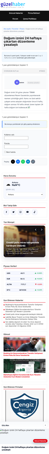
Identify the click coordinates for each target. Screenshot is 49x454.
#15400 (42, 71)
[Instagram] (20, 212)
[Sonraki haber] (41, 229)
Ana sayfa (7, 29)
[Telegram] (28, 162)
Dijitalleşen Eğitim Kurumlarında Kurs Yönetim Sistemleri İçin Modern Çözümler (23, 310)
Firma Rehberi (34, 13)
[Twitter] (13, 162)
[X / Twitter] (13, 212)
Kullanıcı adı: (9, 135)
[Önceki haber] (36, 229)
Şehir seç (10, 189)
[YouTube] (27, 212)
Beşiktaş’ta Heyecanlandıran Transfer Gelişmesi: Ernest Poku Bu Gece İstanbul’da (24, 306)
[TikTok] (34, 212)
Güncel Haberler (16, 13)
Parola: (7, 143)
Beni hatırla (10, 152)
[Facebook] (18, 162)
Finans (22, 29)
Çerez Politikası (29, 19)
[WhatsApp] (23, 162)
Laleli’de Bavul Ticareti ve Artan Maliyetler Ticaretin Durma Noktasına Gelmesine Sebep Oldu (25, 318)
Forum (15, 19)
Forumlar (15, 29)
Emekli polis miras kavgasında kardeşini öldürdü (23, 314)
